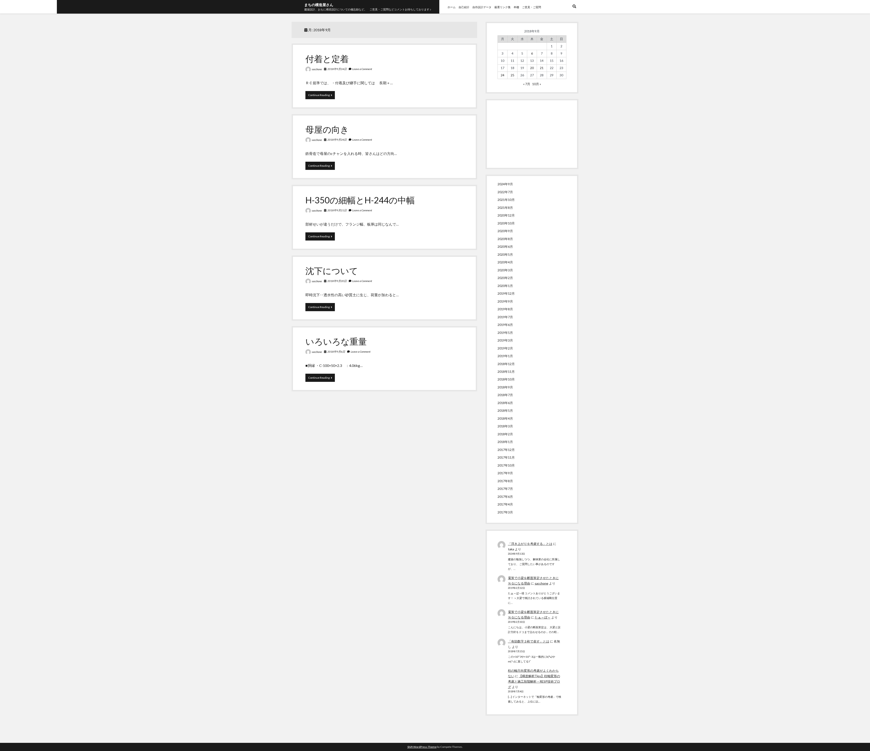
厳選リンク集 (502, 7)
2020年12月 (506, 215)
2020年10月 (506, 223)
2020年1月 (505, 286)
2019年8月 (505, 309)
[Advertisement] (532, 134)
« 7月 (526, 84)
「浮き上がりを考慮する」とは (530, 544)
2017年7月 (505, 489)
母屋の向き (327, 129)
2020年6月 (505, 246)
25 (512, 75)
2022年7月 (505, 192)
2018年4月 (505, 418)
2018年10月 (506, 379)
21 (542, 68)
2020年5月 (505, 254)
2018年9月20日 (337, 281)
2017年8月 (505, 481)
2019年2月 (505, 348)
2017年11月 (506, 457)
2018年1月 (505, 442)
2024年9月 (505, 184)
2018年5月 (505, 410)
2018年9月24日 (337, 69)
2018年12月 (506, 364)
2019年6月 (505, 325)
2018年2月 (505, 434)
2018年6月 (505, 403)
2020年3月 (505, 270)
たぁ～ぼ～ (543, 617)
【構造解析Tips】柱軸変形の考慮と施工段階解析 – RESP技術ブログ (534, 681)
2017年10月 (506, 465)
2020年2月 (505, 278)
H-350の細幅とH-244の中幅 (360, 200)
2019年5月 (505, 333)
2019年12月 (506, 293)
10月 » (536, 84)
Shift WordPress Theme (422, 747)
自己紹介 (464, 7)
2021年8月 (505, 207)
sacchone (317, 69)
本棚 (516, 7)
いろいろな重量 (336, 341)
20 (532, 68)
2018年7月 (505, 395)
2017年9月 (505, 473)
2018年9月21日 (337, 210)
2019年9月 (505, 301)
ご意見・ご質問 (531, 7)
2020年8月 (505, 239)
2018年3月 (505, 426)
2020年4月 (505, 262)
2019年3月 (505, 340)
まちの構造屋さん (318, 4)
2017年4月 (505, 504)
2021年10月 (506, 200)
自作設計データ (481, 7)
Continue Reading (320, 96)
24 (502, 75)
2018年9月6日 (336, 351)
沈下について (331, 270)
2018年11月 (506, 371)
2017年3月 (505, 512)
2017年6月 (505, 496)
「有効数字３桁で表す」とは (528, 641)
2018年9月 (505, 387)
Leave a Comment (362, 69)
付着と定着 (327, 58)
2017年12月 (506, 450)
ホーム (451, 7)
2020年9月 (505, 231)
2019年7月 (505, 317)
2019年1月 (505, 356)
